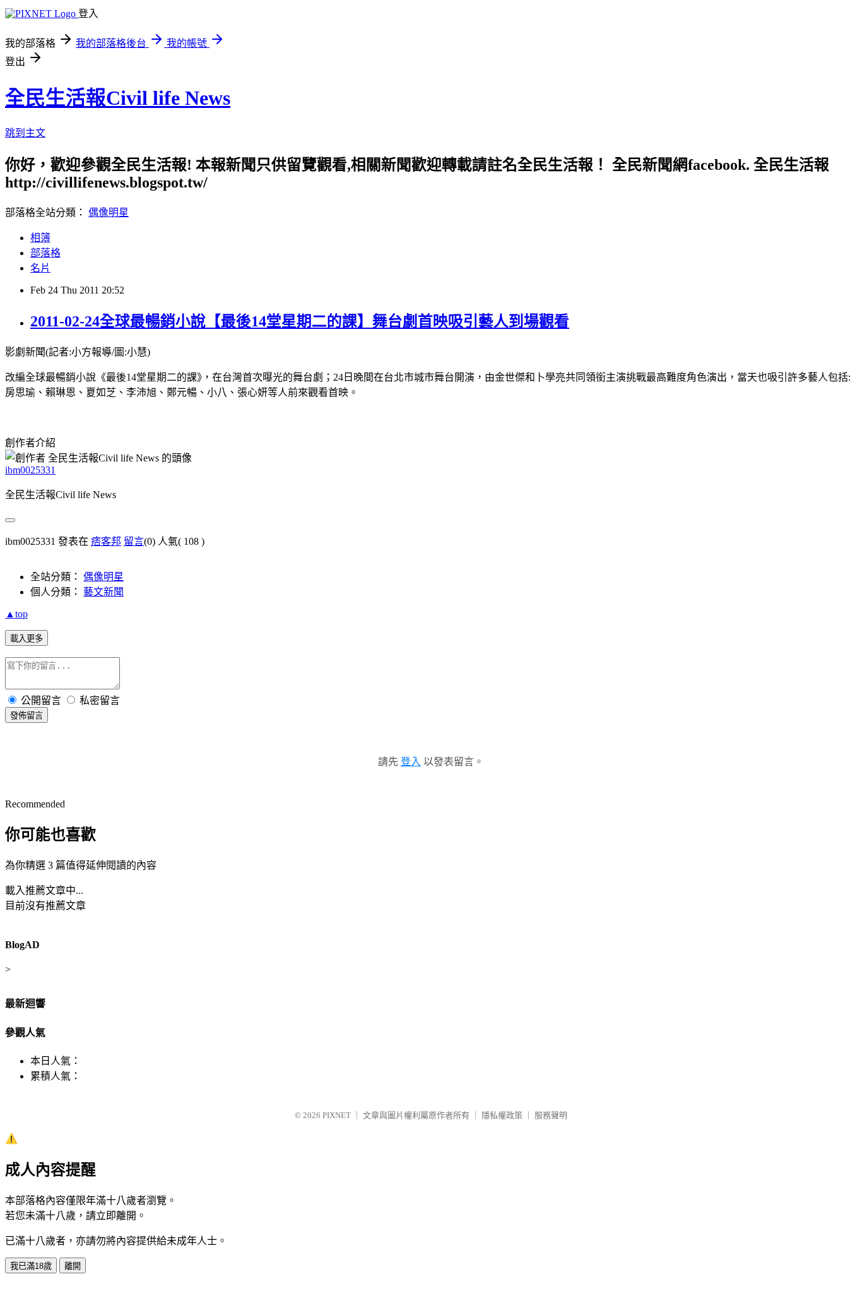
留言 (134, 541)
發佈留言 (26, 715)
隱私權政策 (502, 1115)
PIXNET (336, 1115)
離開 (72, 1266)
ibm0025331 (30, 470)
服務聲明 (550, 1115)
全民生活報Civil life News (117, 97)
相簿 (40, 237)
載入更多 (26, 638)
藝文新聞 (103, 591)
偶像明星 (108, 212)
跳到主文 (25, 133)
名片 (40, 268)
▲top (16, 614)
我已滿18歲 (31, 1266)
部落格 (45, 252)
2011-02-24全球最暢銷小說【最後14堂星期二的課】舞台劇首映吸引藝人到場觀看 (299, 321)
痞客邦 (106, 541)
